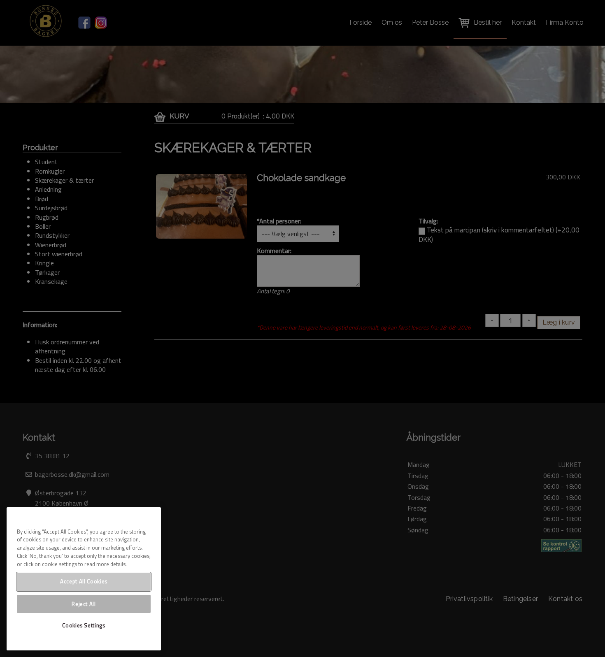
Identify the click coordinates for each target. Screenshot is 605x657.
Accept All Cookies (83, 581)
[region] (84, 578)
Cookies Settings (83, 625)
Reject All (84, 603)
